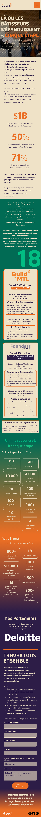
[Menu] (37, 5)
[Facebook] (33, 813)
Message (8, 769)
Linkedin (8, 749)
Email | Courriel (10, 740)
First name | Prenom (12, 722)
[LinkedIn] (37, 813)
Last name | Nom (10, 731)
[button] (20, 288)
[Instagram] (30, 813)
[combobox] (20, 764)
